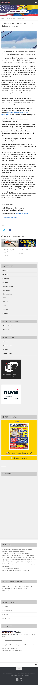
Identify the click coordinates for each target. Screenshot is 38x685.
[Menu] (35, 2)
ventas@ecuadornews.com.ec (13, 650)
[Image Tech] (11, 378)
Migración (6, 302)
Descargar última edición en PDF (20, 453)
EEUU (4, 298)
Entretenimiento (7, 294)
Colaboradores (7, 346)
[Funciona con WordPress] (15, 675)
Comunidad (6, 290)
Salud (4, 305)
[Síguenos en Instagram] (20, 679)
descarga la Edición (22, 213)
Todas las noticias (18, 18)
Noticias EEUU (7, 329)
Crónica (5, 282)
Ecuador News (8, 29)
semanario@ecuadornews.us (13, 640)
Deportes (6, 278)
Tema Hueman (26, 675)
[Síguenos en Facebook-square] (17, 679)
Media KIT (6, 349)
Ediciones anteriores (19, 458)
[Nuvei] (11, 403)
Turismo (5, 309)
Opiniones (6, 313)
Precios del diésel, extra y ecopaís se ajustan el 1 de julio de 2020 (8, 251)
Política (5, 270)
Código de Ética (7, 353)
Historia (5, 342)
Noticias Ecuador (8, 326)
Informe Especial (6, 18)
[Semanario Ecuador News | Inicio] (7, 2)
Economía (6, 274)
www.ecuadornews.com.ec (9, 217)
